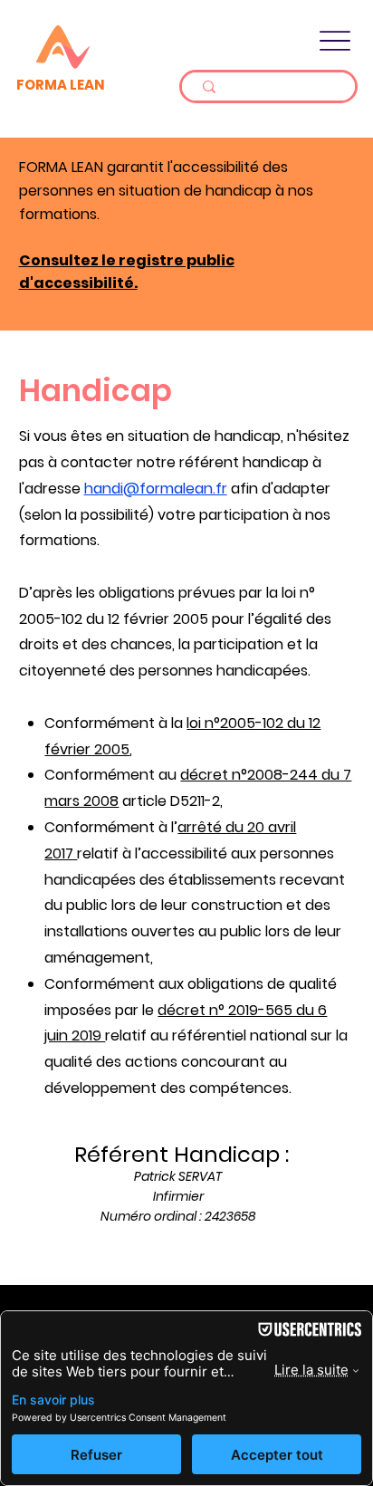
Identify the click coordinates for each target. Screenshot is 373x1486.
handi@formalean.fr (155, 488)
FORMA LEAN (60, 84)
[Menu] (335, 40)
